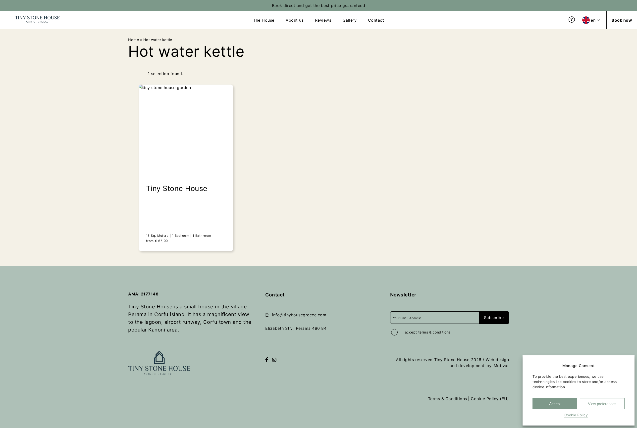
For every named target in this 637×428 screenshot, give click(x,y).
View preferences (602, 404)
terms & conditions (434, 332)
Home (133, 40)
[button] (622, 365)
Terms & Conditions (447, 398)
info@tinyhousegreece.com (299, 314)
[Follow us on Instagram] (274, 360)
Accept (555, 404)
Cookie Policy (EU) (490, 398)
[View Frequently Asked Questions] (572, 19)
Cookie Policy (576, 415)
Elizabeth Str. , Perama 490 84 (295, 328)
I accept (427, 332)
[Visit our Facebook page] (266, 360)
